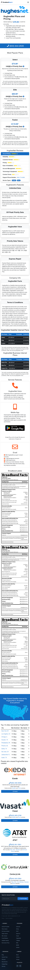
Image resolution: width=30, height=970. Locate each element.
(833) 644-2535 (16, 46)
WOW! (17, 945)
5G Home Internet (5, 931)
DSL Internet (4, 936)
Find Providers (23, 898)
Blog (3, 954)
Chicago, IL (4, 737)
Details (16, 791)
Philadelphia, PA (5, 743)
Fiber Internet (4, 929)
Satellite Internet (5, 940)
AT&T (17, 931)
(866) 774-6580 (21, 177)
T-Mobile (18, 940)
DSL (14, 849)
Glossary (4, 959)
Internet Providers (5, 926)
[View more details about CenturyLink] (15, 867)
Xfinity (17, 929)
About (17, 954)
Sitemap (3, 966)
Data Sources (4, 961)
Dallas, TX (4, 748)
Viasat (17, 936)
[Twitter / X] (20, 966)
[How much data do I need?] (23, 66)
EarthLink (18, 926)
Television (18, 849)
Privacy (3, 918)
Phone (18, 180)
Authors (17, 957)
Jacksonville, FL (5, 754)
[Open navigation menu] (28, 2)
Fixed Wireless (20, 882)
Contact (17, 959)
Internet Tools (4, 957)
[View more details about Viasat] (15, 804)
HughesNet (18, 938)
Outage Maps (4, 964)
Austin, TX (4, 757)
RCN (17, 942)
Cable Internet (5, 933)
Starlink (17, 947)
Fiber (11, 849)
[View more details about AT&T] (15, 833)
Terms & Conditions (9, 918)
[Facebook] (17, 966)
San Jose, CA (5, 751)
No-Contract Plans (5, 942)
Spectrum (18, 933)
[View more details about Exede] (15, 771)
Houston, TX (4, 740)
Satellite (14, 180)
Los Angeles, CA (5, 734)
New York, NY (5, 731)
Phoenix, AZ (4, 745)
